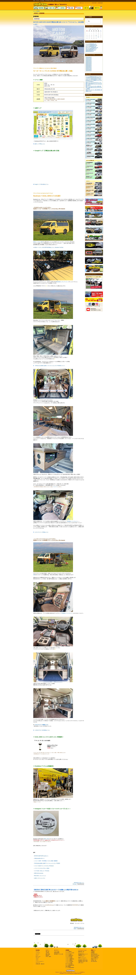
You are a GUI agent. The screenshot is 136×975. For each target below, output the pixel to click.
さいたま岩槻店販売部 (70, 965)
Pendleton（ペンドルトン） (72, 521)
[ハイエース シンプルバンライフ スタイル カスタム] (53, 689)
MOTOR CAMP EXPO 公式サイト (41, 855)
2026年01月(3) (89, 62)
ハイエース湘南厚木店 (70, 959)
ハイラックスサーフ (90, 153)
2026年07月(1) (89, 58)
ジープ (37, 960)
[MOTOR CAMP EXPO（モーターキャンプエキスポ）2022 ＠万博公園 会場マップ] (53, 110)
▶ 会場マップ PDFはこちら (39, 143)
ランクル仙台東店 (69, 956)
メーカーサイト (55, 486)
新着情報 (38, 11)
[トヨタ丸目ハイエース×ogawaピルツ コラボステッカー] (46, 811)
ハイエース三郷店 (69, 962)
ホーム (34, 11)
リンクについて (81, 956)
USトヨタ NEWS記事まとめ (91, 48)
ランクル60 (88, 128)
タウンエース (88, 194)
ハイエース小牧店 (69, 957)
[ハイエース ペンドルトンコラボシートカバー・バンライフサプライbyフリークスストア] (53, 490)
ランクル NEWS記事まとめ (91, 43)
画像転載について (81, 955)
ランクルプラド (89, 139)
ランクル (88, 97)
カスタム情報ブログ (95, 957)
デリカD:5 (88, 191)
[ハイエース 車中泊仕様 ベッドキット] (53, 653)
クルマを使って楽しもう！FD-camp (41, 870)
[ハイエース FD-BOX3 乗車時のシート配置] (53, 325)
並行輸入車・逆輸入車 (40, 963)
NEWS (75, 928)
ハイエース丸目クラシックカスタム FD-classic (44, 865)
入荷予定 (47, 952)
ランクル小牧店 (68, 954)
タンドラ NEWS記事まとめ (91, 46)
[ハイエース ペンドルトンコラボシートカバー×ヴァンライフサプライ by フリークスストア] (53, 582)
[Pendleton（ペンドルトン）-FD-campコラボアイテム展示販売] (53, 768)
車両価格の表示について (83, 954)
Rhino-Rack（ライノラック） (40, 875)
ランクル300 (88, 104)
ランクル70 (88, 125)
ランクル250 (88, 107)
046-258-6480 (75, 905)
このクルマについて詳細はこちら (41, 724)
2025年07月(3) (89, 68)
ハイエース (88, 184)
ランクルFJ (88, 100)
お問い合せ (82, 2)
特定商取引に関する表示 (83, 960)
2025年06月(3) (89, 69)
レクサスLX (88, 142)
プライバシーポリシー (82, 959)
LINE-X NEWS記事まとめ (91, 49)
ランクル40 (88, 135)
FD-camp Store (94, 961)
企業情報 (93, 2)
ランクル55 (88, 132)
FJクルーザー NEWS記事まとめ (92, 47)
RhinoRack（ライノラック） (62, 281)
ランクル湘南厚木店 (69, 955)
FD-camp (74, 884)
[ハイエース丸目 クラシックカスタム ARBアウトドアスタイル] (53, 543)
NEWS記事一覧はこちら (79, 882)
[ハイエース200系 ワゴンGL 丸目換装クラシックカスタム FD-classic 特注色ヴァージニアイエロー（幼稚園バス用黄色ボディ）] (53, 211)
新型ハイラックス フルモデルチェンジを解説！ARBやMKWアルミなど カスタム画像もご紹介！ (94, 84)
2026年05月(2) (89, 59)
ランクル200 (88, 111)
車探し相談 (48, 954)
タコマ (87, 167)
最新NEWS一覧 (81, 951)
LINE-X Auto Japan (94, 956)
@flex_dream (46, 838)
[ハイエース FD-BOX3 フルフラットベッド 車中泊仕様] (53, 369)
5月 (90, 29)
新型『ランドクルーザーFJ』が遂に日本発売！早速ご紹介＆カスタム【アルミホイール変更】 (94, 87)
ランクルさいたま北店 (70, 952)
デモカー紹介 (56, 951)
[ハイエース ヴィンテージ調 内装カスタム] (53, 617)
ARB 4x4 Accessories (38, 873)
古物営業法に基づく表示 (83, 961)
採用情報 (99, 2)
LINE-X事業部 (68, 966)
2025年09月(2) (89, 65)
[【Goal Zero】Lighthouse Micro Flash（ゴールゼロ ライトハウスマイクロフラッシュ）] (40, 742)
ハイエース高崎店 (69, 960)
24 (98, 37)
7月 (97, 29)
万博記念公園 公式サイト (39, 858)
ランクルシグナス (89, 118)
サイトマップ (87, 2)
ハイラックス (88, 150)
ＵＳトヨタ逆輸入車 (90, 160)
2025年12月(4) (89, 63)
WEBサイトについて (82, 957)
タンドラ (88, 163)
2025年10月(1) (89, 64)
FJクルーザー (89, 146)
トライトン (88, 157)
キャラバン (88, 187)
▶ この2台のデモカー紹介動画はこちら (41, 730)
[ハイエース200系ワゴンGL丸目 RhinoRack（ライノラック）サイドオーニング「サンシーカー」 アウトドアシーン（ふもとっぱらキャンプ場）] (53, 289)
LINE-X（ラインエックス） (39, 878)
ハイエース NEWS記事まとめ (91, 45)
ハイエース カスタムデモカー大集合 (41, 868)
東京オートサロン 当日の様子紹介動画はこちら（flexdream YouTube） (49, 247)
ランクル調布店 (68, 951)
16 (96, 35)
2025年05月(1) (89, 70)
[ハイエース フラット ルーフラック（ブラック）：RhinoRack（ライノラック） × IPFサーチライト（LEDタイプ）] (53, 251)
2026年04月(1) (89, 60)
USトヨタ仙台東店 (69, 963)
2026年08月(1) (89, 57)
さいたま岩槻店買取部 (70, 967)
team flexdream (94, 954)
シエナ (87, 174)
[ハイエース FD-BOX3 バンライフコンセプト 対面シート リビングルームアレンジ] (53, 406)
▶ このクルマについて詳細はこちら (40, 532)
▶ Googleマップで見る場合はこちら (40, 184)
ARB (34, 574)
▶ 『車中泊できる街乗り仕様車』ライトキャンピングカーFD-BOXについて (49, 365)
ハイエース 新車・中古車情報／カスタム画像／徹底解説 (46, 860)
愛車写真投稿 (56, 952)
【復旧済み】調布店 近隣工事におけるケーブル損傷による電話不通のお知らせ (55, 889)
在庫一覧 (47, 951)
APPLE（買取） (49, 956)
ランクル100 (88, 114)
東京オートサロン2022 (38, 241)
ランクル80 (88, 121)
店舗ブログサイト (94, 959)
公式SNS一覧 (93, 960)
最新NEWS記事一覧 (89, 51)
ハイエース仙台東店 (69, 961)
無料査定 (47, 955)
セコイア (88, 170)
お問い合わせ (80, 962)
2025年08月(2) (89, 66)
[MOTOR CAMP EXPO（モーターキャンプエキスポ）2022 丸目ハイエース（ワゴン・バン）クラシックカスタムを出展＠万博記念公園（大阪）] (58, 26)
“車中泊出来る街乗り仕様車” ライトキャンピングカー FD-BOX (47, 863)
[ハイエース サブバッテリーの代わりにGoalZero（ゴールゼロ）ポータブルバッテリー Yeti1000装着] (53, 444)
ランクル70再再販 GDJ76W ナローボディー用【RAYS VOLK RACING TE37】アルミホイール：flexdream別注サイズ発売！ (94, 78)
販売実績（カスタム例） (59, 954)
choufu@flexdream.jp (49, 905)
